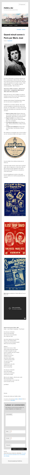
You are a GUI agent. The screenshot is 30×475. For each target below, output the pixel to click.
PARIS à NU (8, 8)
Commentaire (9, 414)
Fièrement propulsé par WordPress (15, 461)
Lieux (16, 399)
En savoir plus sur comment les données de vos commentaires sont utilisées (15, 454)
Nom (8, 431)
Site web (8, 445)
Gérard (20, 399)
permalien (13, 400)
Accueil (5, 25)
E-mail (8, 438)
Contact (15, 25)
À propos (10, 25)
